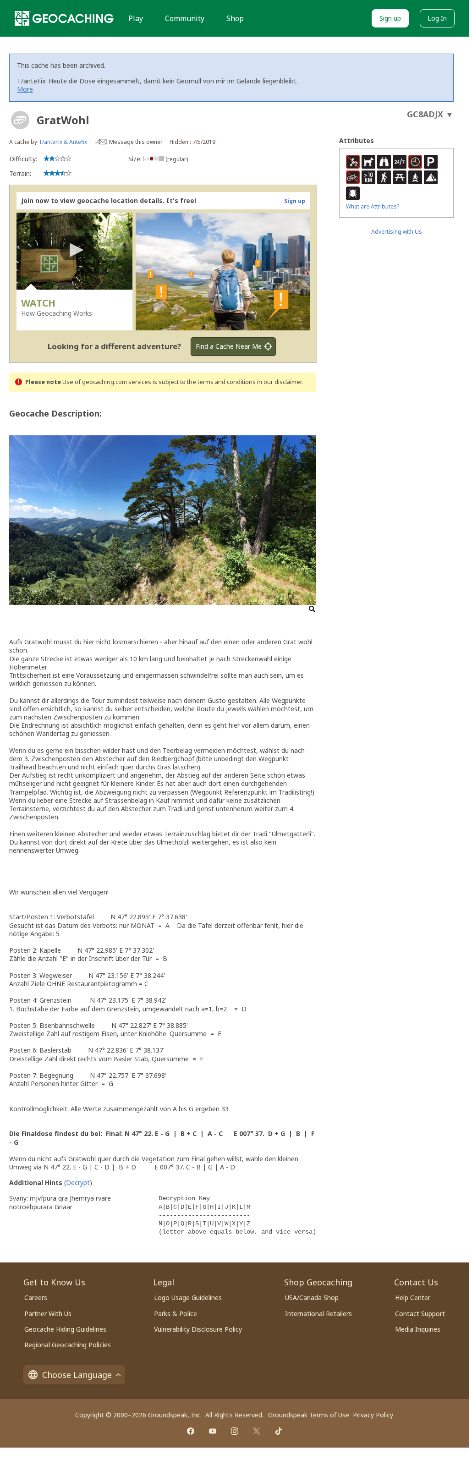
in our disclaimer (279, 382)
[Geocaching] (64, 18)
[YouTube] (212, 1431)
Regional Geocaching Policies (67, 1344)
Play (135, 18)
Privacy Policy (373, 1414)
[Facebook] (190, 1431)
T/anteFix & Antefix (62, 142)
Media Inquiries (417, 1329)
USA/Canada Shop (312, 1297)
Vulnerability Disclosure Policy (198, 1329)
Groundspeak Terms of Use (308, 1414)
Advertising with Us (396, 232)
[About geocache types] (20, 120)
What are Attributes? (372, 206)
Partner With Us (47, 1313)
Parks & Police (175, 1313)
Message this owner (136, 142)
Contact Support (420, 1313)
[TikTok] (278, 1431)
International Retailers (318, 1313)
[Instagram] (234, 1431)
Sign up (390, 18)
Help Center (412, 1297)
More (25, 89)
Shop (235, 18)
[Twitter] (256, 1431)
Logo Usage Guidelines (188, 1297)
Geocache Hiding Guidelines (65, 1329)
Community (184, 18)
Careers (35, 1297)
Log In (437, 18)
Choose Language (77, 1374)
